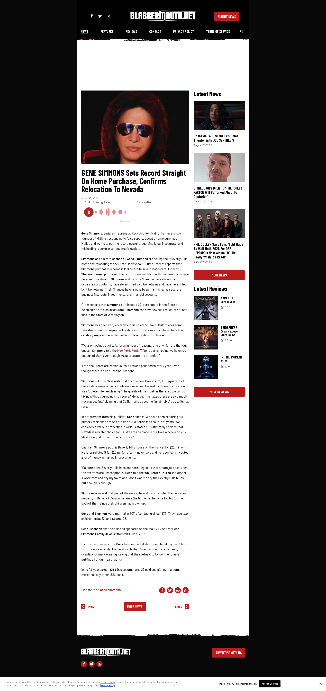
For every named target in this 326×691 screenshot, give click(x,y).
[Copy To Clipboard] (186, 590)
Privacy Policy (183, 31)
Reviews (131, 31)
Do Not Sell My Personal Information (238, 683)
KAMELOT (227, 297)
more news (219, 275)
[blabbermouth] (163, 20)
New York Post (127, 350)
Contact (155, 31)
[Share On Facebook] (162, 590)
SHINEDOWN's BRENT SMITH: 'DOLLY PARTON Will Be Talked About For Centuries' (218, 192)
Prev (91, 606)
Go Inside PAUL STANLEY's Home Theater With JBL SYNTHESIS (216, 137)
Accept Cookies (270, 683)
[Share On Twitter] (170, 590)
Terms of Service (218, 31)
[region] (163, 684)
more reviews (219, 392)
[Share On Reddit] (178, 590)
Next (178, 606)
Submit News (227, 16)
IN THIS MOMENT (232, 357)
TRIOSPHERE (229, 327)
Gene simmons (110, 590)
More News (134, 606)
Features (107, 31)
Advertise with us (229, 652)
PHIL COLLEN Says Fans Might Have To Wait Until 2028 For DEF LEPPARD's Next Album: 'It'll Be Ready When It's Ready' (218, 250)
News (84, 31)
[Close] (320, 683)
